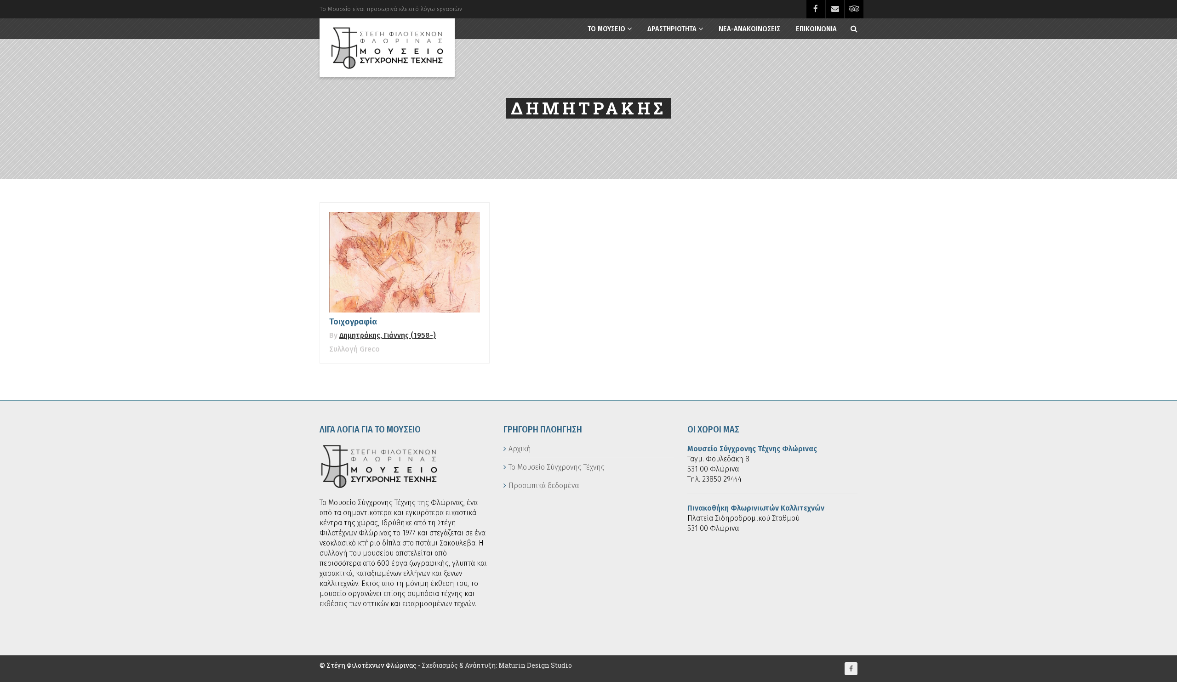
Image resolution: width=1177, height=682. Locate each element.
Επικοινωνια (816, 28)
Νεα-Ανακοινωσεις (749, 28)
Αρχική (520, 448)
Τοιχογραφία (353, 322)
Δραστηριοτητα (672, 28)
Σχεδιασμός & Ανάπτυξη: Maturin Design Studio (497, 665)
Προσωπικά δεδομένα (544, 485)
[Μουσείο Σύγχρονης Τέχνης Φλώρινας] (387, 47)
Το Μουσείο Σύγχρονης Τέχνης (557, 467)
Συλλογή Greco (354, 349)
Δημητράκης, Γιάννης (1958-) (387, 335)
